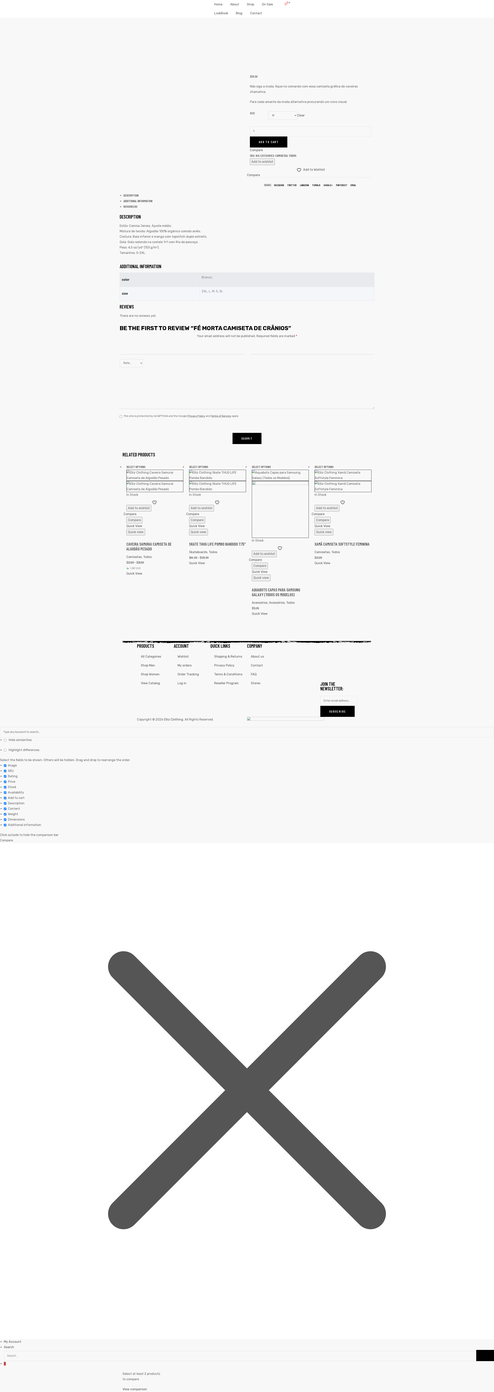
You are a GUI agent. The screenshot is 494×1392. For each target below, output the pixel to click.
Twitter (292, 185)
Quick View (134, 526)
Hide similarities (20, 740)
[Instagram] (335, 648)
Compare (134, 520)
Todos (292, 155)
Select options (135, 467)
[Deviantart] (335, 660)
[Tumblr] (325, 671)
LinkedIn (304, 185)
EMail (353, 185)
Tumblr (316, 185)
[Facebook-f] (325, 648)
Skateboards (198, 552)
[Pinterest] (335, 671)
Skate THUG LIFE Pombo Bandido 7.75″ (217, 544)
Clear (301, 115)
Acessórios (259, 602)
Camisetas (281, 155)
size (252, 113)
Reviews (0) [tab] (130, 206)
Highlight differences (23, 750)
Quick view (136, 532)
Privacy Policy (196, 415)
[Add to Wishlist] (155, 502)
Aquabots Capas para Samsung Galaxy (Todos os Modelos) (276, 592)
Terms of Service (221, 415)
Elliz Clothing (173, 719)
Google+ (328, 185)
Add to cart (268, 142)
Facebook (279, 185)
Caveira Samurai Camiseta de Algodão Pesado (149, 546)
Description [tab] (131, 195)
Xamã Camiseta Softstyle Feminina (342, 544)
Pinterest (341, 185)
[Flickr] (346, 660)
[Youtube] (325, 660)
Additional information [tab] (138, 201)
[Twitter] (346, 648)
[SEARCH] (485, 1355)
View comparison (135, 1389)
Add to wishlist (262, 162)
